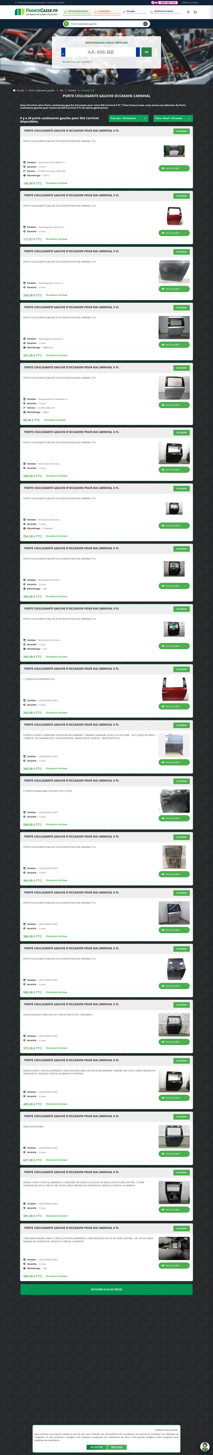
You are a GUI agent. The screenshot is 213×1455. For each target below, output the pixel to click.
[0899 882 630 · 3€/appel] (164, 2)
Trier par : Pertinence (129, 118)
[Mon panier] (195, 12)
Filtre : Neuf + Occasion (173, 118)
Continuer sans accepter (166, 1429)
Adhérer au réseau (190, 2)
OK (146, 52)
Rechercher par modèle (76, 62)
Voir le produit (172, 168)
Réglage (117, 1447)
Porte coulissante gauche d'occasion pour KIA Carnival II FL (71, 130)
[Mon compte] (188, 12)
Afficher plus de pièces (106, 1289)
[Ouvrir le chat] (205, 1448)
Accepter (97, 1447)
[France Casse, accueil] (36, 12)
